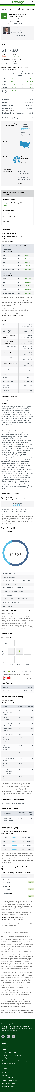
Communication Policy (9, 1052)
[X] (13, 1036)
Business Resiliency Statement (11, 1055)
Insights (4, 1075)
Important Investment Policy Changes (12, 315)
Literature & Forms (7, 1086)
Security (4, 1058)
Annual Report (7, 214)
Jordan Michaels (17, 28)
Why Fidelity (5, 1024)
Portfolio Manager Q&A (16, 203)
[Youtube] (8, 1036)
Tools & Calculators (8, 1083)
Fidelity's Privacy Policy (9, 1030)
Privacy (3, 1050)
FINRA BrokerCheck (8, 1063)
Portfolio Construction (9, 1081)
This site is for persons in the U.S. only (14, 1061)
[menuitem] (3, 2)
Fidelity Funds (6, 9)
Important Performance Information (12, 314)
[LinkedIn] (3, 1036)
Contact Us (16, 1024)
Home (3, 1072)
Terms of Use (5, 1047)
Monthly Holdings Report (11, 217)
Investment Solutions (8, 1078)
